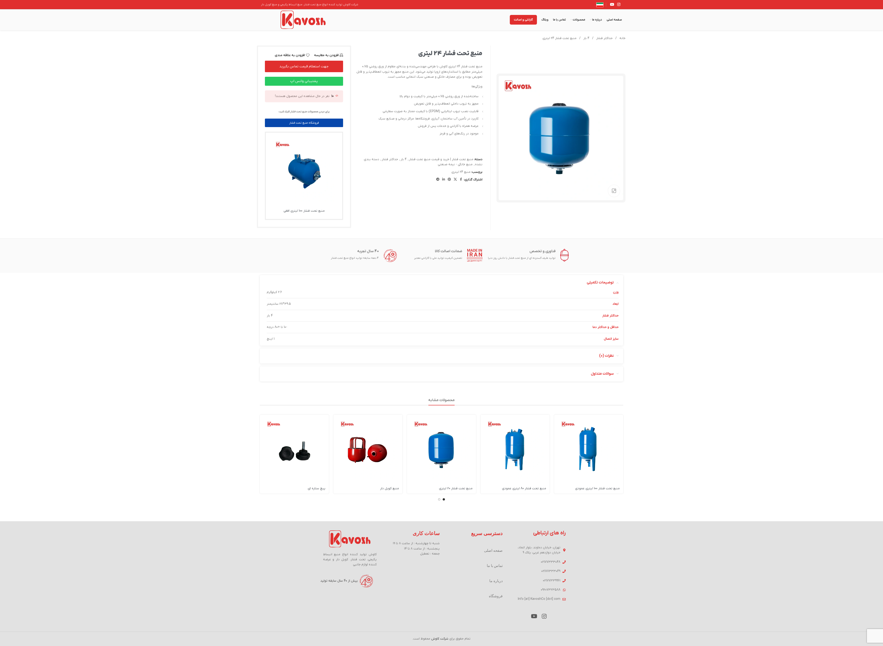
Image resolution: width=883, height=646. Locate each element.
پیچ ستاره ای (316, 488)
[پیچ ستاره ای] (294, 449)
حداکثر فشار (604, 38)
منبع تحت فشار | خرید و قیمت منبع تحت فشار (441, 159)
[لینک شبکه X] (455, 179)
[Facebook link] (461, 179)
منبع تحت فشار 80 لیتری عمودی (524, 488)
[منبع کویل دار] (367, 449)
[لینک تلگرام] (438, 179)
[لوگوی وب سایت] (303, 19)
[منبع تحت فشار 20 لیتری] (441, 449)
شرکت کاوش (439, 639)
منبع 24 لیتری (460, 172)
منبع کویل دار (389, 488)
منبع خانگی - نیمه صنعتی (455, 164)
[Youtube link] (612, 4)
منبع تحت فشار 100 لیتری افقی (304, 211)
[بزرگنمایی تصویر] (614, 190)
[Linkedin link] (443, 179)
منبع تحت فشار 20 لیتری (456, 488)
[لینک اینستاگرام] (619, 4)
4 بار (585, 38)
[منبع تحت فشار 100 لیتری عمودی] (588, 449)
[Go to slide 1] (444, 499)
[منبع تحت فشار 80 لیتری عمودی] (515, 449)
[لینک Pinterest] (449, 179)
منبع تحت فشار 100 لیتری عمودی (597, 488)
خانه (622, 38)
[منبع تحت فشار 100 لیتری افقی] (304, 171)
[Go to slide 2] (439, 499)
